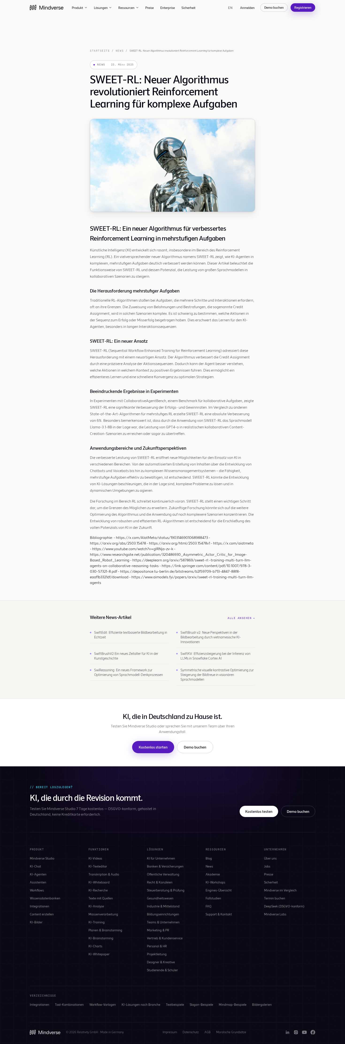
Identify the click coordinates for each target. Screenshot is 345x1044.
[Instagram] (296, 1032)
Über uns (270, 858)
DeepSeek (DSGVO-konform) (284, 906)
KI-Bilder (36, 922)
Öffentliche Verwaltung (163, 874)
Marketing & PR (158, 930)
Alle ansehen (241, 618)
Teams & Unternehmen (163, 922)
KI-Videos (95, 858)
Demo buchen (274, 7)
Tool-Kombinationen (69, 1004)
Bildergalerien (262, 1004)
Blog (209, 858)
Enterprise (167, 8)
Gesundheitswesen (160, 898)
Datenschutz (191, 1032)
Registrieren (302, 7)
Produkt (77, 8)
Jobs (267, 866)
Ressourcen (126, 8)
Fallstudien (213, 898)
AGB (207, 1032)
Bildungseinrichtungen (163, 914)
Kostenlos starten (153, 747)
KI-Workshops (215, 882)
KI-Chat (35, 866)
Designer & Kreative (161, 962)
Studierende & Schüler (162, 970)
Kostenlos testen (258, 811)
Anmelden (247, 8)
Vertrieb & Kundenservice (165, 938)
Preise (149, 8)
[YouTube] (304, 1032)
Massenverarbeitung (103, 914)
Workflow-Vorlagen (102, 1004)
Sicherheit (188, 8)
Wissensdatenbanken (45, 898)
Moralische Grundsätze (231, 1032)
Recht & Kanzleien (159, 882)
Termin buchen (274, 898)
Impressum (170, 1032)
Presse (268, 874)
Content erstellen (42, 914)
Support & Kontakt (219, 914)
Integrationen (39, 906)
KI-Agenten (38, 874)
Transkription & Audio (103, 874)
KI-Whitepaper (99, 954)
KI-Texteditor (97, 866)
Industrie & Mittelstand (163, 906)
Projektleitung (157, 954)
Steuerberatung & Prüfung (165, 890)
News (120, 50)
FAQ (208, 906)
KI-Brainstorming (100, 938)
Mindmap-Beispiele (232, 1004)
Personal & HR (157, 946)
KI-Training (96, 922)
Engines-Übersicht (219, 890)
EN (230, 8)
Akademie (213, 874)
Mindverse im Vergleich (280, 890)
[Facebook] (312, 1032)
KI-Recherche (98, 890)
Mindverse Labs (275, 914)
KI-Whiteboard (99, 882)
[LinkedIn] (287, 1032)
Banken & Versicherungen (165, 866)
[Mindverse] (46, 7)
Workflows (37, 890)
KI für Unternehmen (161, 858)
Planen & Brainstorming (105, 930)
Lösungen (101, 8)
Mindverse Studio (42, 858)
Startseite (100, 50)
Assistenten (38, 882)
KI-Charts (95, 946)
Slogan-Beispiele (201, 1004)
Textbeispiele (175, 1004)
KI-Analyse (96, 906)
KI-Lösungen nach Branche (141, 1004)
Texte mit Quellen (100, 898)
